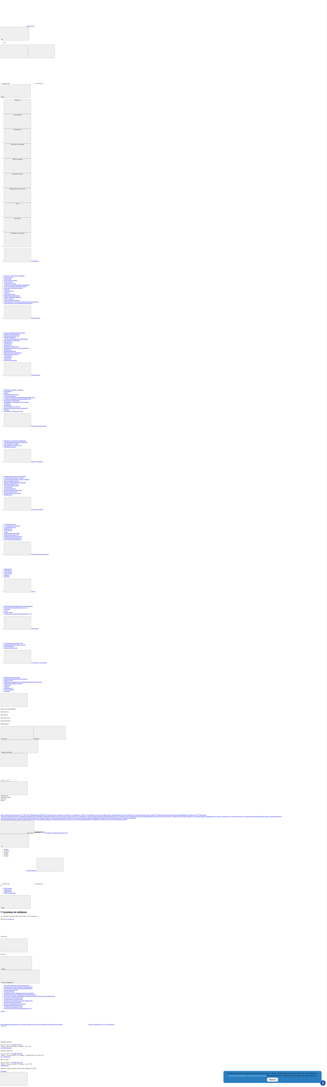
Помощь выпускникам (10, 648)
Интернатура (8, 345)
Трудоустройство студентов (12, 406)
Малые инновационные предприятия (15, 482)
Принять (272, 1080)
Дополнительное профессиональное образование (18, 606)
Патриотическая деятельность (12, 538)
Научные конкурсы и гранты (12, 493)
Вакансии (7, 691)
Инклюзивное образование (12, 295)
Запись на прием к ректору (12, 300)
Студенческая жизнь (17, 174)
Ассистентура (8, 355)
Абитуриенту (8, 357)
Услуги (17, 203)
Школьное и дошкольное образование (15, 440)
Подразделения (8, 277)
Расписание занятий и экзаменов (13, 390)
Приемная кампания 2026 (11, 336)
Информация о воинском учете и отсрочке (16, 402)
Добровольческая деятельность (13, 536)
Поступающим (17, 115)
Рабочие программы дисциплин (13, 683)
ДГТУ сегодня (8, 282)
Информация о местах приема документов (16, 348)
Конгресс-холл (8, 612)
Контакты (7, 576)
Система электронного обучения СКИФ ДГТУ (17, 399)
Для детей (7, 609)
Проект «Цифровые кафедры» (13, 297)
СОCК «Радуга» (9, 298)
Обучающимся (17, 129)
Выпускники (8, 573)
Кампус (6, 393)
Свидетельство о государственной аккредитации (18, 303)
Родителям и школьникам (17, 144)
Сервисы (6, 292)
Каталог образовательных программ (14, 333)
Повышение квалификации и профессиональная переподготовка (23, 682)
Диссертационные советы (11, 485)
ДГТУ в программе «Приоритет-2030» (15, 286)
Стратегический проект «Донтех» (14, 478)
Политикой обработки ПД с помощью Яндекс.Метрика (247, 1076)
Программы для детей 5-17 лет (13, 445)
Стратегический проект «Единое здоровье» (16, 479)
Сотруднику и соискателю (17, 233)
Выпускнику (17, 218)
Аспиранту (7, 403)
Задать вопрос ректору (10, 280)
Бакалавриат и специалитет (12, 340)
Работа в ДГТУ (8, 680)
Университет (17, 100)
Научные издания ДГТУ (11, 484)
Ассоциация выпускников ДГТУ (13, 643)
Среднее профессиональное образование (16, 339)
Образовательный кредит (11, 354)
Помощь (6, 409)
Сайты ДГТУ (30, 26)
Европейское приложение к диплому (15, 645)
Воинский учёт (8, 688)
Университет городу (10, 283)
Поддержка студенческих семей (13, 411)
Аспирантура (8, 343)
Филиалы (7, 289)
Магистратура (8, 342)
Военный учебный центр (11, 346)
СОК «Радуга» (8, 530)
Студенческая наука (10, 488)
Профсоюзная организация (12, 533)
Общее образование (10, 337)
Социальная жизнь (9, 294)
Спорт (6, 532)
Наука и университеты (10, 491)
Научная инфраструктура (11, 481)
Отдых (6, 611)
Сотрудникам (8, 572)
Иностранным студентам (11, 394)
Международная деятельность (18, 188)
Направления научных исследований (15, 476)
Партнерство (8, 570)
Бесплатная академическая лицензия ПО (16, 408)
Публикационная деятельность (13, 490)
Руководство (7, 279)
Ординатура (7, 359)
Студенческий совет (10, 524)
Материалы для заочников (11, 400)
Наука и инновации (17, 159)
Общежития (7, 349)
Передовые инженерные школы (13, 288)
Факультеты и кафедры (41, 1024)
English (6, 849)
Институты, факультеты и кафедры (14, 276)
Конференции (8, 494)
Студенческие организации (12, 525)
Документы (7, 685)
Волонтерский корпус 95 (11, 535)
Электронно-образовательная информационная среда (19, 397)
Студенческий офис (10, 396)
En (5, 42)
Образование (8, 391)
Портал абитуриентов (10, 360)
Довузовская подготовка (11, 444)
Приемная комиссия (10, 351)
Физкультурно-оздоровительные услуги (15, 607)
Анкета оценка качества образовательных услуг (18, 614)
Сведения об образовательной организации (16, 285)
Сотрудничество (9, 291)
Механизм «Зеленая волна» (12, 334)
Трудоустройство (9, 646)
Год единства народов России (12, 539)
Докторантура (8, 487)
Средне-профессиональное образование (15, 442)
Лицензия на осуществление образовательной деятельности (21, 302)
